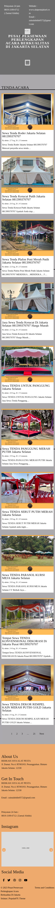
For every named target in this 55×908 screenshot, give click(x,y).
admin (7, 140)
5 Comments (23, 393)
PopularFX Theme (17, 898)
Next (41, 734)
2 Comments (23, 140)
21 (34, 734)
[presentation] (4, 850)
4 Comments (23, 204)
